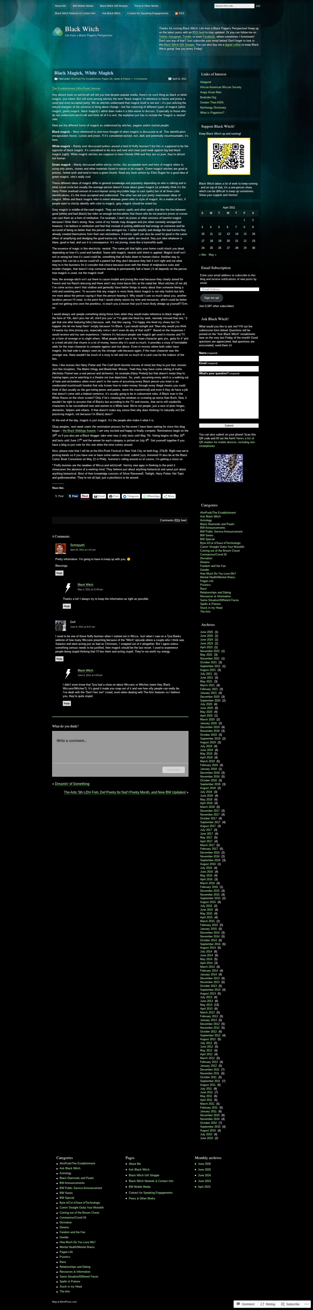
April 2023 (206, 647)
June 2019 (206, 750)
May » (212, 254)
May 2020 (206, 711)
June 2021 (206, 677)
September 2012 (210, 1035)
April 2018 (206, 803)
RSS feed (198, 32)
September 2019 (210, 738)
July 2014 (206, 951)
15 (245, 233)
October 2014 (208, 940)
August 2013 (208, 993)
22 (245, 240)
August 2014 (208, 947)
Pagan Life (107, 78)
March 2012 (207, 1058)
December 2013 (210, 978)
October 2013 (208, 985)
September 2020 (210, 700)
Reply (59, 573)
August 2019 (208, 742)
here (143, 455)
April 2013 (206, 1008)
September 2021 (210, 666)
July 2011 (206, 1088)
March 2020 (207, 719)
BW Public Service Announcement (221, 531)
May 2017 (206, 837)
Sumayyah (77, 545)
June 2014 (206, 955)
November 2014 (210, 936)
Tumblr (187, 36)
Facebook (209, 36)
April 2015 (206, 917)
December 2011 (209, 1069)
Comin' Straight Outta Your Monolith (222, 546)
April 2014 (206, 963)
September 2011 (210, 1081)
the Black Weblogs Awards (79, 430)
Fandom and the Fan (213, 566)
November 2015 (210, 894)
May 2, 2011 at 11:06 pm (90, 589)
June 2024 (206, 639)
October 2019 (208, 734)
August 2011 (207, 1084)
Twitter (163, 36)
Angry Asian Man (210, 92)
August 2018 (208, 788)
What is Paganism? (212, 112)
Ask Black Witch (111, 13)
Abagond (205, 82)
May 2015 (206, 913)
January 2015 (208, 928)
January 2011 (208, 1111)
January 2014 (208, 974)
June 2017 (206, 833)
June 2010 (206, 1138)
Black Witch (82, 28)
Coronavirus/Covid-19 (213, 554)
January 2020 (208, 723)
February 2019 (209, 765)
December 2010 (210, 1115)
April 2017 (206, 841)
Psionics (205, 584)
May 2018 (206, 799)
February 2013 (209, 1016)
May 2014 (206, 959)
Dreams (205, 562)
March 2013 (207, 1012)
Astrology (206, 520)
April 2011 (206, 1100)
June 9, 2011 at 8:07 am (82, 626)
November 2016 (210, 856)
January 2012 (208, 1065)
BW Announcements (212, 527)
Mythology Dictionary (213, 107)
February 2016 (209, 887)
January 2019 (208, 769)
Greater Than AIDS (212, 102)
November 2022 (210, 651)
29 (245, 247)
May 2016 (206, 875)
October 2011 (208, 1077)
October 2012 (208, 1031)
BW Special (207, 539)
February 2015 (209, 925)
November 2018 (210, 776)
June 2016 (206, 871)
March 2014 (207, 966)
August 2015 (208, 902)
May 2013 (206, 1004)
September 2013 (210, 989)
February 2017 (209, 848)
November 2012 (210, 1027)
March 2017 (207, 845)
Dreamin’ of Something (72, 784)
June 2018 (206, 795)
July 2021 (206, 673)
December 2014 (210, 932)
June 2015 (206, 909)
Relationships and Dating (215, 592)
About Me (60, 5)
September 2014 (210, 944)
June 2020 (206, 708)
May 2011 (206, 1096)
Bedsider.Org (208, 97)
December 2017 (210, 810)
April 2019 (206, 757)
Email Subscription (216, 267)
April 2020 (206, 715)
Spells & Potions (122, 78)
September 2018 (210, 784)
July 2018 (206, 791)
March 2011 (207, 1103)
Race (203, 588)
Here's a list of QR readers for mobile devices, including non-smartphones (227, 442)
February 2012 (209, 1061)
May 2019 (206, 753)
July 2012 (206, 1043)
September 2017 (210, 822)
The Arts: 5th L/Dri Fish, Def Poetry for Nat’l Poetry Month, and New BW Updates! (125, 792)
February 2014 (209, 970)
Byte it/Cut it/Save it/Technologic (220, 543)
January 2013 (208, 1020)
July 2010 (206, 1134)
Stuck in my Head (211, 607)
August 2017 (208, 826)
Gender (204, 569)
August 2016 (208, 864)
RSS (181, 13)
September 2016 (210, 860)
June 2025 (206, 635)
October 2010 (208, 1122)
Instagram (175, 36)
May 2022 (206, 654)
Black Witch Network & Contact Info (75, 13)
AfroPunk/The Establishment (86, 78)
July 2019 (206, 746)
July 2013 (206, 997)
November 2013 (210, 982)
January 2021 (208, 692)
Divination (206, 558)
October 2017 (208, 818)
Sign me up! (211, 297)
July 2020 (206, 704)
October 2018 (208, 780)
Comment (173, 770)
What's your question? (219, 373)
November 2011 (209, 1073)
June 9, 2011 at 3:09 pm (90, 675)
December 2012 (210, 1023)
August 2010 (208, 1130)
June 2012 (206, 1046)
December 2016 (210, 852)
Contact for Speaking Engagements (147, 13)
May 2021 (206, 681)
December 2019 (210, 727)
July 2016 (206, 867)
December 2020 (210, 696)
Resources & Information (215, 596)
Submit (229, 425)
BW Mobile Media (83, 5)
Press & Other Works (146, 5)
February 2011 (209, 1107)
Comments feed (173, 520)
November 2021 (210, 658)
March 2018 (207, 807)
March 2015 (207, 921)
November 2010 (210, 1119)
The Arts (205, 611)
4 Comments (140, 78)
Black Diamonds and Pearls (217, 524)
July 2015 (206, 905)
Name (208, 353)
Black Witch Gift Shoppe (114, 5)
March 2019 (207, 761)
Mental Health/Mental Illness (217, 577)
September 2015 (210, 898)
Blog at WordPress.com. (64, 1301)
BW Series (206, 535)
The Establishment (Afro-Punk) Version (76, 88)
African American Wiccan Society (220, 87)
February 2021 (209, 689)
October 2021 (208, 662)
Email (208, 363)
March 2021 (207, 685)
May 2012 (206, 1050)
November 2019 (210, 730)
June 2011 (206, 1092)
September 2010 (210, 1126)
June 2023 (206, 643)
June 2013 (206, 1001)
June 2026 (206, 632)
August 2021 (208, 670)
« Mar (202, 254)
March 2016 (207, 883)
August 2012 (208, 1039)
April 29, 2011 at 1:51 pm (83, 549)
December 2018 (210, 772)
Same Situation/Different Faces (219, 600)
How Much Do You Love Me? (218, 573)
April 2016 (206, 879)
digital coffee (233, 44)
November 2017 (210, 814)
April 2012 (206, 1054)
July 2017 (206, 829)
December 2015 (210, 890)
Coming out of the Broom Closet (220, 550)
